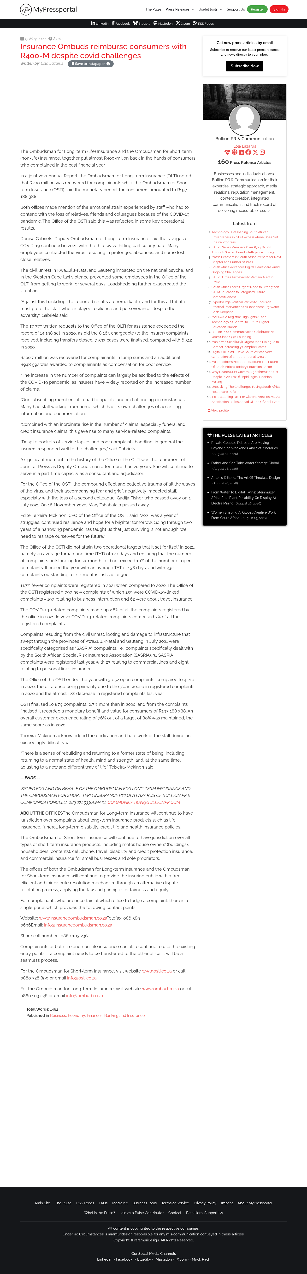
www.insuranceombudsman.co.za (73, 918)
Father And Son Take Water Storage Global (245, 463)
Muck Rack (201, 1259)
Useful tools (208, 9)
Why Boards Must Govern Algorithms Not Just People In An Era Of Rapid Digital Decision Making (245, 377)
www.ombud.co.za (160, 988)
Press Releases (177, 9)
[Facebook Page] (248, 152)
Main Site (42, 1203)
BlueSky (144, 1259)
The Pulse (153, 9)
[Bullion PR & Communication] (244, 120)
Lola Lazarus (244, 146)
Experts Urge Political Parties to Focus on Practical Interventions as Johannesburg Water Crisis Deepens (245, 307)
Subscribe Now (245, 66)
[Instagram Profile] (262, 152)
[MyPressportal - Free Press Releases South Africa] (49, 10)
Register (257, 9)
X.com (185, 23)
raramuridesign (146, 1240)
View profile (219, 410)
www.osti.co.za (157, 970)
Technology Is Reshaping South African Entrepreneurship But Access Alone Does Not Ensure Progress (245, 237)
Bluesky (144, 23)
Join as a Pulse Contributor (142, 1213)
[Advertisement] (107, 108)
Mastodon (165, 23)
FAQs (103, 1203)
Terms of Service (175, 1203)
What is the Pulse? (99, 1213)
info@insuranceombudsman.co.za (78, 924)
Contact (174, 1213)
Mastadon (164, 1259)
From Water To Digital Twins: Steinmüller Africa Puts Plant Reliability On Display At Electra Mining (243, 497)
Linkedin (104, 1259)
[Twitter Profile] (255, 152)
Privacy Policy (205, 1203)
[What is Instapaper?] (108, 64)
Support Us (236, 9)
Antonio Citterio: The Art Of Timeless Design (245, 477)
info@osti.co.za (82, 977)
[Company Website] (234, 152)
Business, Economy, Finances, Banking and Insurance (97, 1015)
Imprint (227, 1203)
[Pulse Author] (227, 152)
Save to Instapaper (89, 64)
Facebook (122, 23)
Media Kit (120, 1203)
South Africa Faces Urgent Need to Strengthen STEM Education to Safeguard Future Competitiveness (245, 292)
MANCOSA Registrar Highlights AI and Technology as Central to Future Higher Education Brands (240, 322)
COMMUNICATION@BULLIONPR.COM (144, 802)
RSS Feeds (205, 23)
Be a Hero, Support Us (204, 1213)
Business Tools (144, 1203)
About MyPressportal (255, 1203)
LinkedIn (102, 23)
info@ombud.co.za (84, 995)
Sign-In (279, 9)
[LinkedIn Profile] (241, 152)
